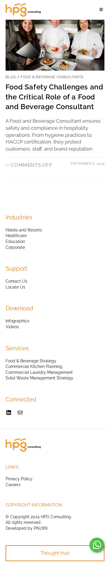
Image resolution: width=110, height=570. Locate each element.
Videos (12, 326)
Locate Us (15, 287)
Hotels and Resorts (24, 230)
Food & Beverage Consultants (52, 77)
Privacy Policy (19, 478)
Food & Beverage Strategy (31, 361)
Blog (11, 77)
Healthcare (16, 235)
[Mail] (20, 412)
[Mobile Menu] (102, 9)
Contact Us (16, 281)
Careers (13, 484)
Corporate (15, 247)
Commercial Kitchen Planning (34, 366)
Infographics (17, 321)
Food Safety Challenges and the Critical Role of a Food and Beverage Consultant (54, 97)
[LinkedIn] (9, 412)
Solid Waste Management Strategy (39, 378)
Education (15, 241)
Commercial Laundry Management (39, 372)
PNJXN (41, 528)
